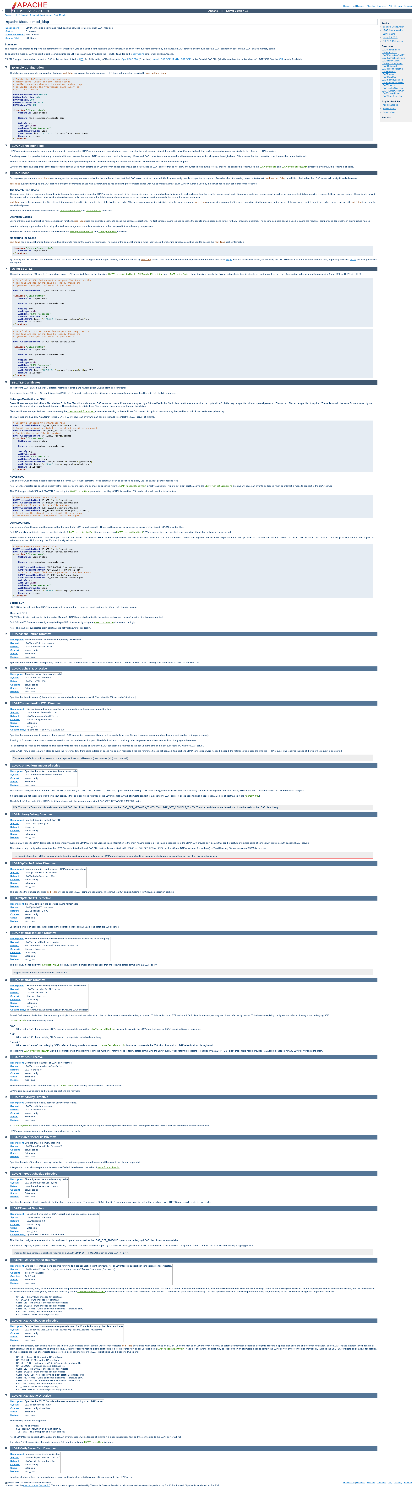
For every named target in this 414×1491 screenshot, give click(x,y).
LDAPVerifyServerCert (392, 96)
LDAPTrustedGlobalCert (393, 91)
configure (138, 54)
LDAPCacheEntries (391, 50)
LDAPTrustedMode (390, 93)
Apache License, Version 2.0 (36, 1485)
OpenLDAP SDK (129, 59)
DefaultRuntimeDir (109, 1167)
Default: (14, 646)
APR (81, 59)
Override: (15, 952)
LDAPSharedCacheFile (392, 80)
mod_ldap (68, 73)
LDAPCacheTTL (389, 52)
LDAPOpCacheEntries (392, 63)
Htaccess (360, 6)
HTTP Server (21, 15)
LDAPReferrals (389, 71)
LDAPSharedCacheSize (393, 82)
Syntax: (14, 643)
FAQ (390, 6)
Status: (9, 31)
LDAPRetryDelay (390, 77)
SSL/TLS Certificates (393, 41)
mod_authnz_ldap (156, 73)
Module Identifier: (15, 34)
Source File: (12, 38)
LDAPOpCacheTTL (391, 66)
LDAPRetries (388, 74)
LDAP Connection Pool (393, 30)
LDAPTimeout (388, 85)
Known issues (389, 108)
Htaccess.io (348, 6)
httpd (229, 259)
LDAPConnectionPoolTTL (394, 55)
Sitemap (408, 6)
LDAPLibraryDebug (390, 60)
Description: (12, 28)
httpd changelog (390, 105)
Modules (371, 6)
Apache (8, 15)
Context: (15, 650)
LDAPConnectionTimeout (393, 58)
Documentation (36, 15)
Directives (381, 6)
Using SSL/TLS (390, 37)
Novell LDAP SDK (162, 59)
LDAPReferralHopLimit (392, 69)
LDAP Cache (389, 34)
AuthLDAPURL (252, 796)
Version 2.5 (51, 15)
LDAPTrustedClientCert (392, 88)
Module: (14, 657)
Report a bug (389, 112)
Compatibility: (18, 729)
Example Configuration (393, 27)
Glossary (398, 6)
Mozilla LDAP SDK (181, 59)
